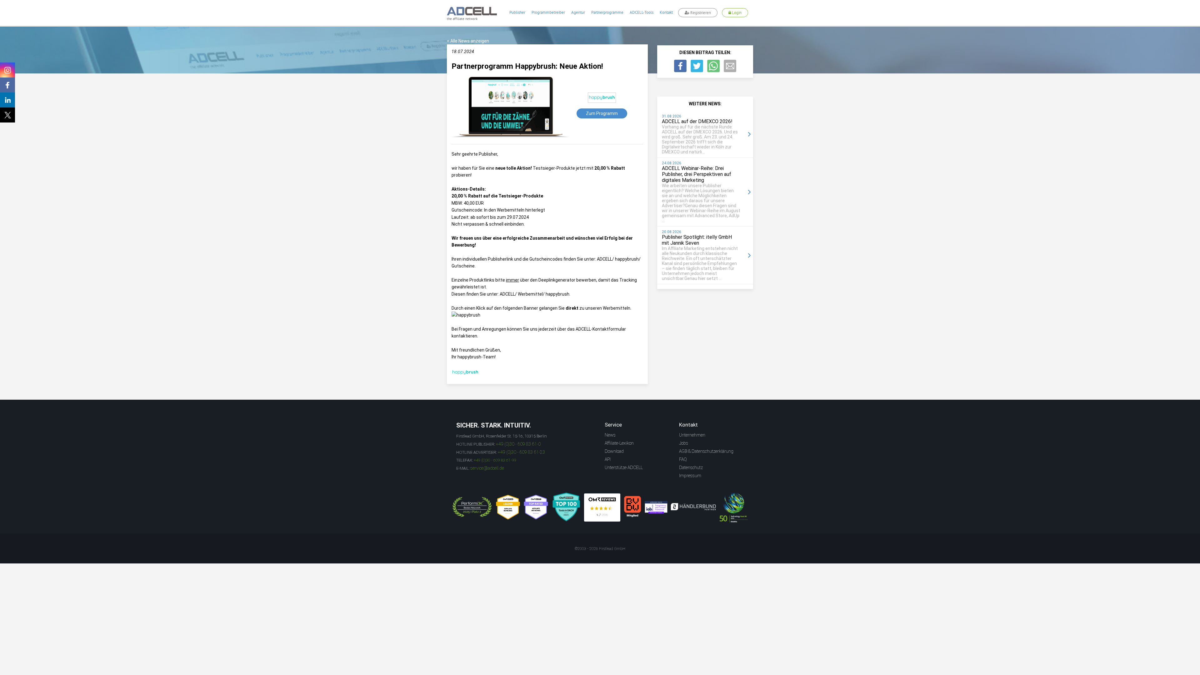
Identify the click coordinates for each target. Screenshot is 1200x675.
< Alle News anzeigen (468, 40)
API (608, 459)
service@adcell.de (487, 468)
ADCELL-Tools (641, 12)
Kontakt (666, 12)
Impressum (690, 475)
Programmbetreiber (548, 12)
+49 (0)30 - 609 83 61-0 (518, 444)
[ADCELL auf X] (7, 115)
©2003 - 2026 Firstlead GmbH (600, 549)
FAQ (683, 459)
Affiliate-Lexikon (619, 443)
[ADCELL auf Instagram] (7, 70)
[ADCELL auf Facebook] (7, 85)
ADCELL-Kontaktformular (601, 329)
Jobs (683, 443)
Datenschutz (691, 467)
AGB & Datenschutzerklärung (706, 451)
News (610, 435)
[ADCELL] (602, 507)
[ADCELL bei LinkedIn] (7, 100)
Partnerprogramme (607, 12)
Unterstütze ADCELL (624, 467)
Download (614, 451)
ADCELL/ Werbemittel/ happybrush (534, 294)
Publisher (517, 12)
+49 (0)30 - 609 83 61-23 (521, 452)
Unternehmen (692, 435)
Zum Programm (602, 113)
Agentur (578, 12)
